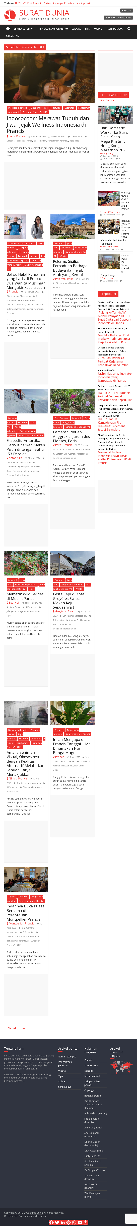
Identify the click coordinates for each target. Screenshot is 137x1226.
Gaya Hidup (114, 442)
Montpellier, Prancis (21, 923)
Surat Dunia (68, 449)
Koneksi (88, 1070)
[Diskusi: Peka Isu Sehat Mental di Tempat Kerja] (109, 255)
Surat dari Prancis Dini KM (35, 112)
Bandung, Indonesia (110, 246)
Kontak (14, 35)
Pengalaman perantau (53, 28)
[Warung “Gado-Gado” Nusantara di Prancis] (109, 192)
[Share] (85, 1222)
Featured (56, 107)
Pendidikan (115, 354)
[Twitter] (57, 1222)
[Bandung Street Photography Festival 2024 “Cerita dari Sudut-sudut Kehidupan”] (109, 221)
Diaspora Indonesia (17, 107)
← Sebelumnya (15, 1028)
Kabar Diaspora (14, 471)
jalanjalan (11, 611)
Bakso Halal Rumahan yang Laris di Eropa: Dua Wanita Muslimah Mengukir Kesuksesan (26, 281)
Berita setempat (24, 28)
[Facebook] (51, 1222)
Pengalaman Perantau (57, 140)
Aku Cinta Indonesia (108, 435)
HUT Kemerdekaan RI (118, 309)
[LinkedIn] (63, 1222)
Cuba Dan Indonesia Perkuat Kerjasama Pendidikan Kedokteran (113, 361)
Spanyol (14, 602)
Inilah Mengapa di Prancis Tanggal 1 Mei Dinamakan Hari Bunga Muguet (72, 746)
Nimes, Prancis (18, 778)
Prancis (13, 291)
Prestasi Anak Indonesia (18, 475)
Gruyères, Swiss (65, 611)
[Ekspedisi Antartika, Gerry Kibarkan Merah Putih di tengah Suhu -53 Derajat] (26, 391)
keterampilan (40, 140)
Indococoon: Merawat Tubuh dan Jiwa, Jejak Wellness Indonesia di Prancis (48, 125)
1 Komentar (77, 136)
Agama (11, 896)
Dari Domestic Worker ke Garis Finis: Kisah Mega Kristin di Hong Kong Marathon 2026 (114, 138)
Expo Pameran (61, 418)
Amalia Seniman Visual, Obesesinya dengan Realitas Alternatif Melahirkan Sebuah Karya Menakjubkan (25, 763)
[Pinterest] (68, 1222)
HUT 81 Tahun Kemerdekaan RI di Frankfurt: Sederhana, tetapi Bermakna (112, 424)
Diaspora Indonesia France (19, 140)
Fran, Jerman (107, 278)
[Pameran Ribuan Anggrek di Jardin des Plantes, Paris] (72, 391)
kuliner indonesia (35, 309)
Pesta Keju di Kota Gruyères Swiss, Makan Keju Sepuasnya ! (68, 600)
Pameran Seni (13, 791)
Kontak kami (91, 1065)
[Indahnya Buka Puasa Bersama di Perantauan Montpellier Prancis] (26, 869)
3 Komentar (84, 449)
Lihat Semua (107, 100)
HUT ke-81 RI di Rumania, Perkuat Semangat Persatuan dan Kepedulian (53, 3)
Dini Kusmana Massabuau (19, 296)
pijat (72, 140)
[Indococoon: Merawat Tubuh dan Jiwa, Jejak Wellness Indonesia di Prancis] (49, 55)
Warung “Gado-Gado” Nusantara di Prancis (125, 200)
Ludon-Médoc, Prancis (112, 212)
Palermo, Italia (64, 279)
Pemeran (36, 738)
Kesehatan (69, 107)
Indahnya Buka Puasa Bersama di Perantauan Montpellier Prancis (26, 912)
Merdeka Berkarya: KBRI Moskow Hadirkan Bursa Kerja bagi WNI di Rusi (114, 338)
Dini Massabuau (59, 136)
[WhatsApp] (74, 1222)
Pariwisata (66, 247)
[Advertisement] (49, 185)
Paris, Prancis (63, 445)
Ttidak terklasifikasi (107, 370)
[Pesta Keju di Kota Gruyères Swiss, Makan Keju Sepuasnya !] (72, 553)
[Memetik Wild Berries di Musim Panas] (26, 553)
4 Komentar (31, 607)
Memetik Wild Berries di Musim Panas (25, 596)
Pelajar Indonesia (31, 471)
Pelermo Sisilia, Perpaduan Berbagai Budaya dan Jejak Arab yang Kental (71, 268)
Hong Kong (107, 153)
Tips (87, 28)
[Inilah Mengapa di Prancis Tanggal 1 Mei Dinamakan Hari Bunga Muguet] (72, 703)
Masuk (127, 10)
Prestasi (10, 313)
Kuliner (98, 28)
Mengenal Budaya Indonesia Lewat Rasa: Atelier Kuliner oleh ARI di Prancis (114, 457)
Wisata (76, 28)
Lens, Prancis (17, 136)
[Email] (80, 1222)
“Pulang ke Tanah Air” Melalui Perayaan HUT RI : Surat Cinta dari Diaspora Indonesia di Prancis (114, 317)
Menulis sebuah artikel (119, 17)
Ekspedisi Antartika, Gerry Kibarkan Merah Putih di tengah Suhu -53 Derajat (26, 447)
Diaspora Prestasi (39, 107)
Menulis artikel (92, 1076)
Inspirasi (21, 309)
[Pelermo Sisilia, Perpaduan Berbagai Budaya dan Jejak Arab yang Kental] (72, 216)
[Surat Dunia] (8, 28)
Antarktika (15, 458)
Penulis (88, 1060)
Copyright (89, 1090)
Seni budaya (114, 28)
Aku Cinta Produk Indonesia (21, 243)
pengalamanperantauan (64, 458)
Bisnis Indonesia (29, 300)
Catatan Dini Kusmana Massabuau (72, 453)
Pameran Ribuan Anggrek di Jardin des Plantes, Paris (71, 436)
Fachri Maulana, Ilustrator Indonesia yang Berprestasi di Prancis (115, 377)
